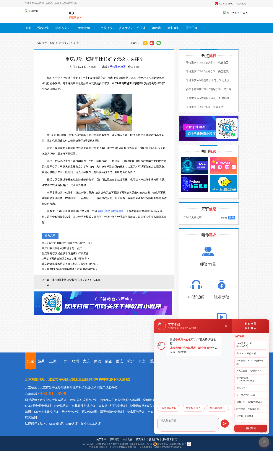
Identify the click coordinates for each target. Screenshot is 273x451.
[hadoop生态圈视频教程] (223, 183)
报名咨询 (154, 439)
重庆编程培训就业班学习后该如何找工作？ (66, 253)
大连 (86, 361)
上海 (53, 361)
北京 (30, 361)
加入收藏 (241, 3)
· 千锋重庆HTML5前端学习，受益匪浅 (206, 71)
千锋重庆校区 (118, 66)
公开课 (141, 27)
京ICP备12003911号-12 (141, 444)
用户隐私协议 (169, 439)
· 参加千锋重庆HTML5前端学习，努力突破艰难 (209, 89)
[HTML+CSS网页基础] (223, 165)
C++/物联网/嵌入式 (245, 395)
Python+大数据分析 (246, 353)
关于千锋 (191, 27)
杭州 (131, 361)
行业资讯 (64, 43)
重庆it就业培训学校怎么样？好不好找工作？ (67, 243)
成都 (108, 361)
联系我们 (114, 439)
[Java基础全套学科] (194, 165)
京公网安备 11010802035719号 (171, 444)
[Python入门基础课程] (194, 183)
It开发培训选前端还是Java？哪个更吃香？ (66, 258)
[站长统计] (189, 444)
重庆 (153, 361)
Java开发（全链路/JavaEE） (244, 345)
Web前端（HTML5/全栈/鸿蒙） (249, 362)
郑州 (75, 361)
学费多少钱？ (193, 408)
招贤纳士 (141, 439)
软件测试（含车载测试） (248, 409)
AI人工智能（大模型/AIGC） (250, 370)
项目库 (156, 27)
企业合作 (127, 439)
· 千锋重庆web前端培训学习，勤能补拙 (206, 98)
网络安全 (240, 388)
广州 (64, 361)
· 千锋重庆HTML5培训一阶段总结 (203, 107)
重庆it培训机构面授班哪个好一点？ (62, 248)
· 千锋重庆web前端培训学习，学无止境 (206, 80)
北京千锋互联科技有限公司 (115, 444)
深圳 (42, 361)
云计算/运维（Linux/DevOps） (245, 379)
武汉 (97, 361)
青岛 (142, 361)
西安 (120, 361)
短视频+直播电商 (244, 416)
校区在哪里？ (217, 408)
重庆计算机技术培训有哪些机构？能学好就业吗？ (70, 264)
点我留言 (251, 428)
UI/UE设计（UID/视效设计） (250, 402)
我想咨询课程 (169, 408)
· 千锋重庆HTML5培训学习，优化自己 (206, 62)
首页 (28, 27)
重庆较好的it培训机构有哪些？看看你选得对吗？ (70, 269)
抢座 (231, 217)
